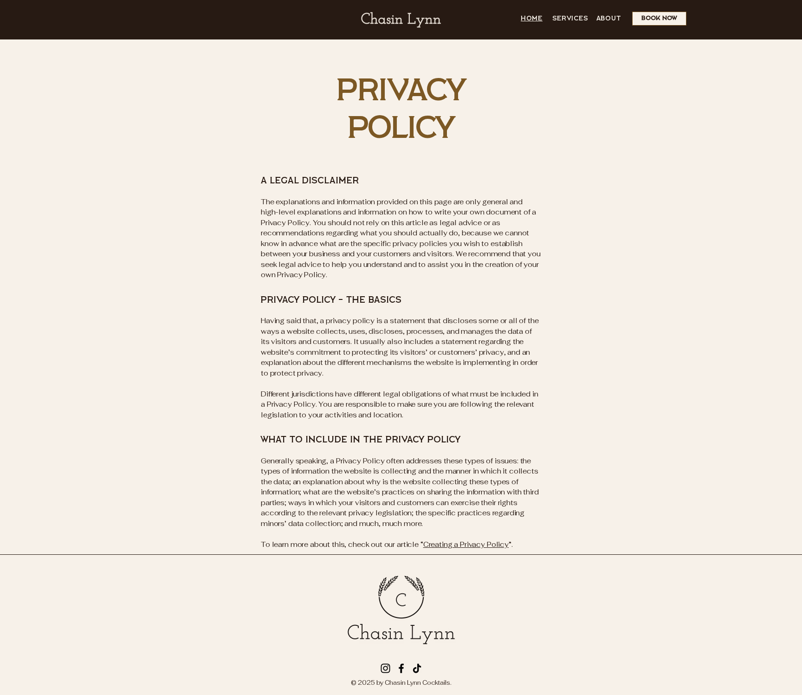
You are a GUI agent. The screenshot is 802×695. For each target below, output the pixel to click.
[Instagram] (385, 668)
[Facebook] (401, 668)
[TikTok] (417, 668)
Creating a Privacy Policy (466, 544)
